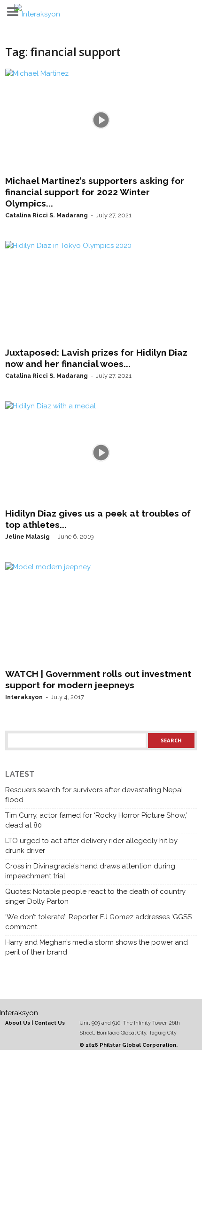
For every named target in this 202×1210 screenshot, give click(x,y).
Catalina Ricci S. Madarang (46, 215)
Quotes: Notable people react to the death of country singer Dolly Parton (95, 896)
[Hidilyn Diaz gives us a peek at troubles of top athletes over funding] (101, 452)
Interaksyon (24, 697)
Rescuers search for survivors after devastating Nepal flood (94, 795)
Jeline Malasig (27, 536)
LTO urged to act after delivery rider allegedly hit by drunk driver (91, 845)
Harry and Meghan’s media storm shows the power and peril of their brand (96, 947)
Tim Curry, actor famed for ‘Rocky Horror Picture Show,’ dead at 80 (96, 820)
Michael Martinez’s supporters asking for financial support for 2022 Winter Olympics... (94, 191)
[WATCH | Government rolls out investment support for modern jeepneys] (101, 613)
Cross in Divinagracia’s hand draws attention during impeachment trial (90, 871)
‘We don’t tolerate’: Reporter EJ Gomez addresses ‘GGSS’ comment (99, 922)
